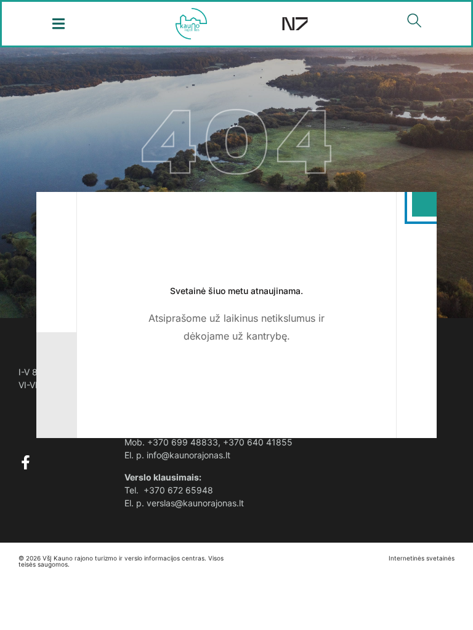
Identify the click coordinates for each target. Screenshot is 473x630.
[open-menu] (59, 24)
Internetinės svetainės (422, 558)
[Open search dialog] (414, 23)
